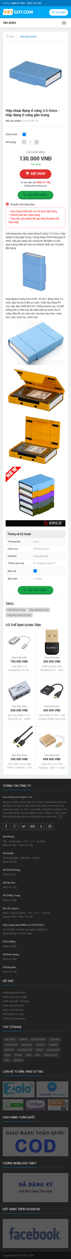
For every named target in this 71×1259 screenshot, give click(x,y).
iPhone (18, 1055)
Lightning (54, 1039)
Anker (39, 1049)
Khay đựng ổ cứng (38, 609)
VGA (37, 1055)
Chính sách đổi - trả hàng (16, 1001)
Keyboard (27, 1044)
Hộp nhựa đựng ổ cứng (19, 615)
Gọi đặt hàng (37, 195)
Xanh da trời (24, 134)
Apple (7, 1055)
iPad (28, 1055)
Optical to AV (50, 1055)
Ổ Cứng (10, 36)
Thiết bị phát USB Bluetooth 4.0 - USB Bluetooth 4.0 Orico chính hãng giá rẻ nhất (52, 668)
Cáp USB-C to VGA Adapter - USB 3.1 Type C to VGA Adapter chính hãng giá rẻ (52, 766)
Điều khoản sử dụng (13, 1014)
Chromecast (11, 1044)
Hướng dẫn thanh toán (14, 992)
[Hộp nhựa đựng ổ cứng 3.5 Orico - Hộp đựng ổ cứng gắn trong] (35, 74)
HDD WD (9, 1049)
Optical (23, 1039)
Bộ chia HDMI (38, 1039)
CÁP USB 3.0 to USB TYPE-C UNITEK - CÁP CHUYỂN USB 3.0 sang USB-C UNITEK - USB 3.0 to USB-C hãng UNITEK (19, 766)
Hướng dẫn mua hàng (14, 1018)
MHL (7, 1060)
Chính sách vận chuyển (15, 996)
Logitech (40, 1044)
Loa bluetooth (25, 1049)
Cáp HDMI (10, 1039)
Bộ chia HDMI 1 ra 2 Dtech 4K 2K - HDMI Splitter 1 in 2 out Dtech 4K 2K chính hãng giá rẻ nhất (19, 717)
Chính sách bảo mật (13, 1009)
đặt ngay (38, 173)
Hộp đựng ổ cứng (16, 609)
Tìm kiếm (60, 12)
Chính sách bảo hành (13, 1005)
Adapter (53, 1044)
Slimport (18, 1060)
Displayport (53, 1049)
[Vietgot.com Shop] (18, 12)
